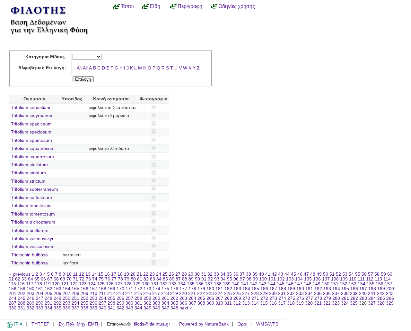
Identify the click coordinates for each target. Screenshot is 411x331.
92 (210, 279)
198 (372, 288)
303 (156, 303)
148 (307, 283)
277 (309, 298)
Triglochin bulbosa (29, 255)
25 (165, 274)
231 (282, 293)
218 (165, 293)
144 (271, 283)
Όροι (242, 324)
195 (345, 288)
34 (222, 274)
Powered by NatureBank (204, 324)
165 (75, 288)
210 (93, 293)
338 (84, 308)
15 (100, 274)
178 (192, 288)
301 (138, 303)
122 (74, 283)
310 (219, 303)
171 (129, 288)
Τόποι (127, 6)
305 (174, 303)
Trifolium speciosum (31, 132)
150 (325, 283)
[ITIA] (9, 326)
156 (379, 283)
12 (81, 274)
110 (352, 279)
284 (372, 298)
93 (216, 279)
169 (111, 288)
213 (120, 293)
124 (92, 283)
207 (66, 293)
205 (48, 293)
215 (138, 293)
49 (319, 274)
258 (138, 298)
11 (75, 274)
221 (192, 293)
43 (280, 274)
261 (165, 298)
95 (229, 279)
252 (84, 298)
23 (152, 274)
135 (191, 283)
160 (30, 288)
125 (101, 283)
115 (12, 283)
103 (290, 279)
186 (264, 288)
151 (334, 283)
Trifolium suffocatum (31, 197)
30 (197, 274)
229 (264, 293)
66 (43, 279)
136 (200, 283)
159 (21, 288)
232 (291, 293)
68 (56, 279)
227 (246, 293)
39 (255, 274)
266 (210, 298)
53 (344, 274)
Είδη (155, 6)
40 (261, 274)
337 (75, 308)
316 (273, 303)
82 (146, 279)
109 (344, 279)
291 (48, 303)
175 (165, 288)
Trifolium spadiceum (31, 124)
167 (93, 288)
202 (21, 293)
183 (237, 288)
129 (137, 283)
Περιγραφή (190, 6)
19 (126, 274)
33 (216, 274)
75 (101, 279)
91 (203, 279)
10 (69, 274)
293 (66, 303)
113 (378, 279)
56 (364, 274)
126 (110, 283)
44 (287, 274)
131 (155, 283)
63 (24, 279)
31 (203, 274)
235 (318, 293)
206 (57, 293)
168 (102, 288)
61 (11, 279)
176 (174, 288)
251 (75, 298)
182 (228, 288)
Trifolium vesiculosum (33, 246)
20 (133, 274)
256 (120, 298)
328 (381, 303)
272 (264, 298)
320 (309, 303)
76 (107, 279)
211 (102, 293)
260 (156, 298)
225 (228, 293)
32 (210, 274)
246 (30, 298)
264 (192, 298)
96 (236, 279)
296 (93, 303)
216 (147, 293)
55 (357, 274)
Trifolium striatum (28, 172)
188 (282, 288)
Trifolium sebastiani (30, 107)
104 (299, 279)
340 (102, 308)
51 (332, 274)
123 (83, 283)
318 (291, 303)
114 (387, 279)
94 (223, 279)
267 (219, 298)
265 (201, 298)
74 (94, 279)
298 (111, 303)
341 (111, 308)
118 (38, 283)
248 (48, 298)
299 (120, 303)
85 (165, 279)
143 (263, 283)
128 (128, 283)
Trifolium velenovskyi (32, 238)
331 (21, 308)
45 (293, 274)
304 (165, 303)
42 (274, 274)
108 (335, 279)
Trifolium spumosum (31, 140)
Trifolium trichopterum (33, 222)
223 (210, 293)
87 (178, 279)
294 (75, 303)
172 (138, 288)
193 (327, 288)
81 (139, 279)
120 (56, 283)
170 (120, 288)
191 (309, 288)
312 (237, 303)
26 (171, 274)
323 (336, 303)
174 (156, 288)
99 (255, 279)
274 (282, 298)
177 (183, 288)
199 (381, 288)
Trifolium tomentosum (33, 214)
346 (156, 308)
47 (306, 274)
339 (93, 308)
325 (354, 303)
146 (289, 283)
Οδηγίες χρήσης (236, 6)
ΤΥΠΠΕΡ (40, 324)
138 (218, 283)
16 (107, 274)
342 (120, 308)
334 (48, 308)
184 (246, 288)
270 (246, 298)
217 (156, 293)
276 (300, 298)
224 (219, 293)
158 (12, 288)
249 (57, 298)
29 (190, 274)
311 (228, 303)
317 (282, 303)
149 (316, 283)
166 (84, 288)
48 (312, 274)
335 (57, 308)
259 (147, 298)
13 (88, 274)
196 (354, 288)
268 (228, 298)
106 (317, 279)
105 (308, 279)
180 (210, 288)
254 (102, 298)
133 (173, 283)
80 (133, 279)
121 (65, 283)
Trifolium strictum (28, 181)
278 (318, 298)
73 (88, 279)
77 (114, 279)
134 (182, 283)
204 (39, 293)
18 (120, 274)
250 (66, 298)
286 (390, 298)
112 (369, 279)
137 (209, 283)
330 (12, 308)
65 (36, 279)
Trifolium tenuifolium (31, 205)
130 (146, 283)
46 (299, 274)
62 (17, 279)
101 (272, 279)
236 (327, 293)
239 (354, 293)
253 (93, 298)
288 (21, 303)
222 (201, 293)
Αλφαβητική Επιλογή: (42, 67)
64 (30, 279)
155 (370, 283)
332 (30, 308)
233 (300, 293)
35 (229, 274)
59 (383, 274)
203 (30, 293)
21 (139, 274)
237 (336, 293)
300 (129, 303)
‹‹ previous (20, 274)
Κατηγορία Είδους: (45, 56)
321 (318, 303)
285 (381, 298)
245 (21, 298)
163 (57, 288)
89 (191, 279)
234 (309, 293)
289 (30, 303)
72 (81, 279)
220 (183, 293)
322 (327, 303)
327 (372, 303)
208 (75, 293)
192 (318, 288)
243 (390, 293)
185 (255, 288)
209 (84, 293)
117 (29, 283)
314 (255, 303)
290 (39, 303)
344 (138, 308)
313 (246, 303)
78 (120, 279)
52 (338, 274)
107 (326, 279)
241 (372, 293)
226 (237, 293)
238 (345, 293)
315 (264, 303)
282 (354, 298)
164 (66, 288)
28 (184, 274)
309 (210, 303)
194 (336, 288)
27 (177, 274)
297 (102, 303)
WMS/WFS (267, 324)
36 (235, 274)
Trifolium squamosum (33, 148)
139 (227, 283)
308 (201, 303)
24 (158, 274)
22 (145, 274)
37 (242, 274)
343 (129, 308)
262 (174, 298)
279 (327, 298)
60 (389, 274)
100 (263, 279)
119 (47, 283)
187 (273, 288)
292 (57, 303)
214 (129, 293)
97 (242, 279)
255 (111, 298)
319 (300, 303)
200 (390, 288)
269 (237, 298)
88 (184, 279)
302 (147, 303)
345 (147, 308)
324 (345, 303)
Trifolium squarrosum (32, 156)
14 (94, 274)
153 (352, 283)
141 (245, 283)
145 (280, 283)
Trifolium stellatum (29, 164)
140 (236, 283)
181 (219, 288)
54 (351, 274)
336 (66, 308)
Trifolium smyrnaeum (32, 115)
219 (174, 293)
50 (325, 274)
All (79, 68)
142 (254, 283)
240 (363, 293)
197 (363, 288)
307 (192, 303)
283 (363, 298)
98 (248, 279)
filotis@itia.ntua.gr (152, 324)
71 (75, 279)
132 (164, 283)
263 (183, 298)
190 (300, 288)
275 (291, 298)
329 (390, 303)
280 (336, 298)
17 (113, 274)
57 (370, 274)
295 (84, 303)
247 (39, 298)
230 (273, 293)
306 (183, 303)
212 (111, 293)
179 (201, 288)
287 (12, 303)
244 (12, 298)
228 (255, 293)
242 (381, 293)
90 (197, 279)
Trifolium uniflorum (29, 230)
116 (21, 283)
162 (48, 288)
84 (159, 279)
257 (129, 298)
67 (49, 279)
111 (361, 279)
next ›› (186, 308)
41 (267, 274)
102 (281, 279)
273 (273, 298)
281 (345, 298)
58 (377, 274)
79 (126, 279)
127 (119, 283)
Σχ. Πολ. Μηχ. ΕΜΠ (78, 324)
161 (39, 288)
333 (39, 308)
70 (69, 279)
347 (165, 308)
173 (147, 288)
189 (291, 288)
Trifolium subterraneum (34, 189)
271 (255, 298)
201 (12, 293)
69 (62, 279)
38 (248, 274)
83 (152, 279)
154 (361, 283)
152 (343, 283)
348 (174, 308)
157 (388, 283)
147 (298, 283)
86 (171, 279)
